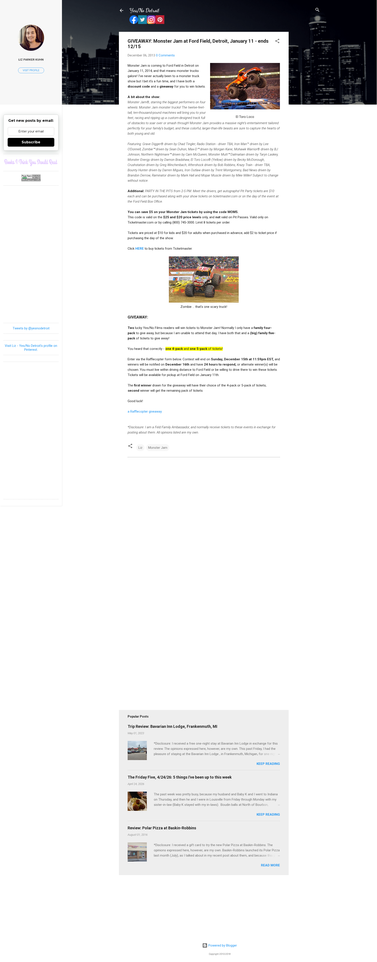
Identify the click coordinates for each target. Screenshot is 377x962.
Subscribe (31, 142)
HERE (139, 249)
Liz (140, 448)
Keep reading (268, 764)
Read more (270, 865)
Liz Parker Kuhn (31, 59)
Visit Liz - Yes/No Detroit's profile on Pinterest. (31, 348)
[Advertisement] (306, 97)
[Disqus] (204, 520)
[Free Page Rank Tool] (31, 180)
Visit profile (31, 70)
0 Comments (165, 55)
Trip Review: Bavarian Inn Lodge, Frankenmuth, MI (172, 726)
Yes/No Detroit (144, 10)
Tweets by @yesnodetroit (31, 328)
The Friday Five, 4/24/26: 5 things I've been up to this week (180, 777)
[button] (277, 41)
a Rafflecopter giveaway (145, 411)
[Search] (317, 10)
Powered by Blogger (222, 945)
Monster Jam (157, 448)
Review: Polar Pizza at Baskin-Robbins (162, 828)
